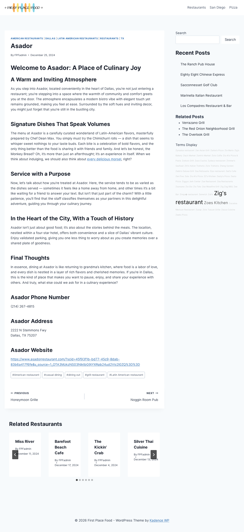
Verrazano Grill (193, 123)
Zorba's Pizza (217, 150)
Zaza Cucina (201, 160)
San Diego (217, 7)
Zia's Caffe (217, 155)
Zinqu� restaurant (189, 194)
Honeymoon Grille (24, 397)
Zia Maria (229, 150)
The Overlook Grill (195, 134)
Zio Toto (197, 186)
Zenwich (203, 194)
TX (122, 38)
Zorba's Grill (188, 160)
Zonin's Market (204, 155)
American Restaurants (27, 38)
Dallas (50, 38)
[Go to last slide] (15, 454)
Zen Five (180, 176)
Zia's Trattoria (212, 166)
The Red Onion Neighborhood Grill (208, 129)
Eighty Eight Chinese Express (203, 74)
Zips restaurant (217, 171)
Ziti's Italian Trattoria (195, 166)
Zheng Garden (227, 166)
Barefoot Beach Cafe (63, 447)
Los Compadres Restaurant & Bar (206, 106)
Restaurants (196, 7)
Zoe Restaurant (208, 181)
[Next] (154, 454)
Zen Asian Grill (202, 150)
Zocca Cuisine (228, 209)
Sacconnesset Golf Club (199, 85)
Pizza (233, 7)
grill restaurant (94, 374)
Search (181, 33)
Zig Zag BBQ (226, 186)
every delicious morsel (104, 159)
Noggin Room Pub (144, 397)
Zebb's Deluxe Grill (185, 171)
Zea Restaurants (225, 181)
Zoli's (210, 194)
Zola (187, 176)
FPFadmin (20, 55)
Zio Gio (188, 186)
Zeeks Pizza (181, 215)
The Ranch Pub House (198, 64)
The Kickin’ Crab (100, 447)
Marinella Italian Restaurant (201, 95)
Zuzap (199, 209)
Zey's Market (189, 155)
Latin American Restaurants (78, 38)
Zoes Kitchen (216, 202)
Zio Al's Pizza (196, 176)
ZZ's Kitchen (210, 176)
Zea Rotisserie (202, 171)
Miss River (24, 441)
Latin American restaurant (126, 374)
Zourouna (180, 186)
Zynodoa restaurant (185, 150)
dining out (73, 374)
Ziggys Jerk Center (191, 181)
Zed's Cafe (231, 171)
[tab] (77, 480)
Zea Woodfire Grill (210, 186)
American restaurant (25, 374)
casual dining (53, 374)
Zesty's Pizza (223, 176)
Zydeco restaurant (217, 160)
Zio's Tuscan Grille (211, 209)
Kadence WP (159, 520)
